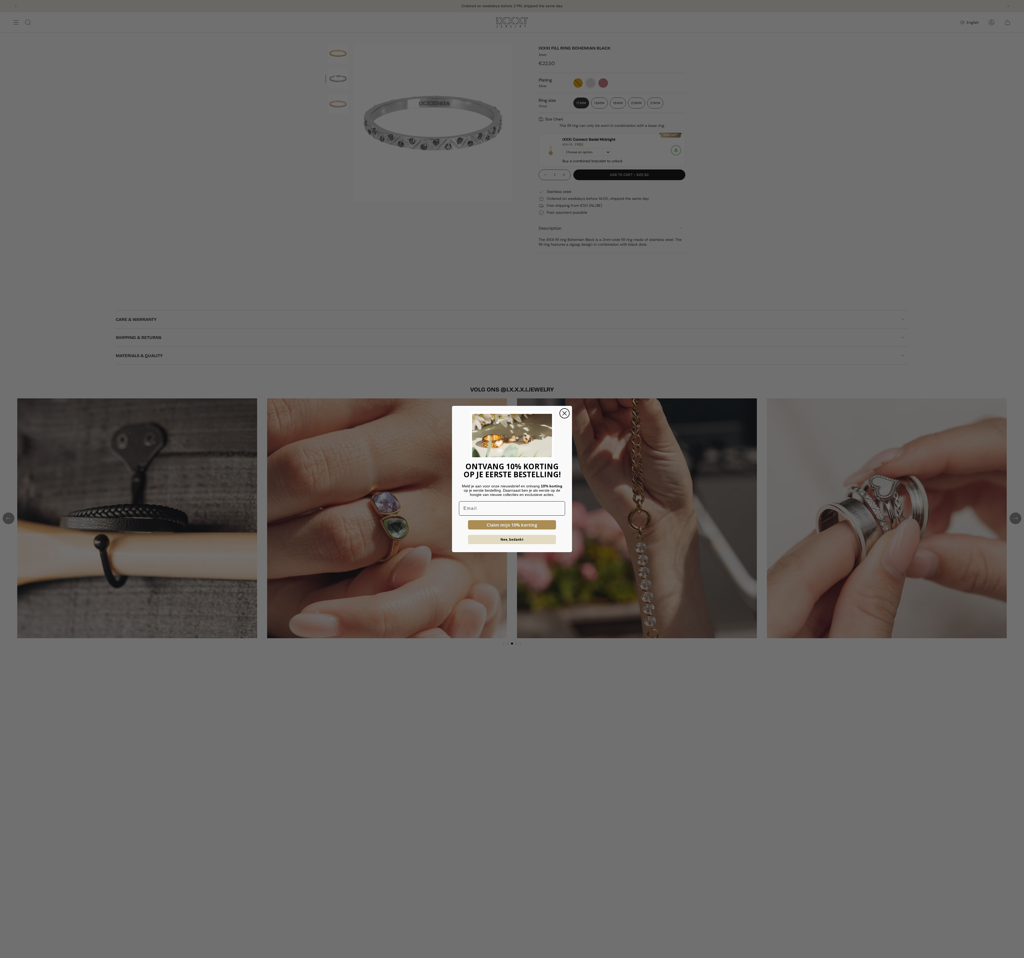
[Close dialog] (564, 413)
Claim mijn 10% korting (512, 525)
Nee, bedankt (512, 539)
